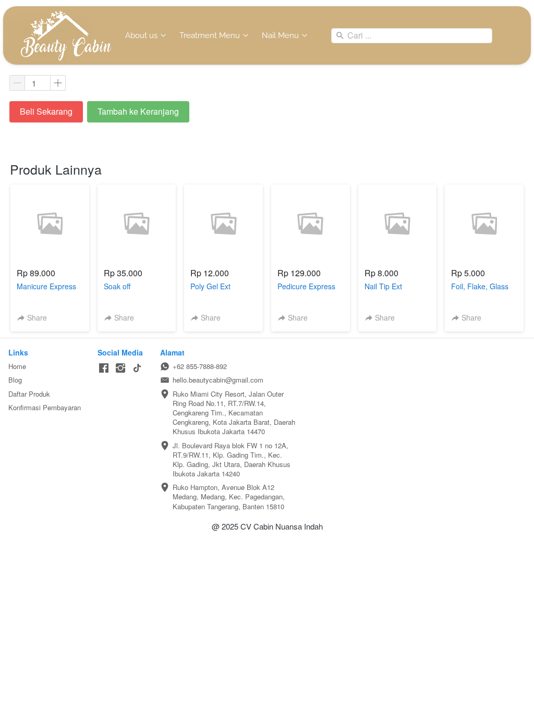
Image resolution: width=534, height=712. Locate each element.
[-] (104, 368)
